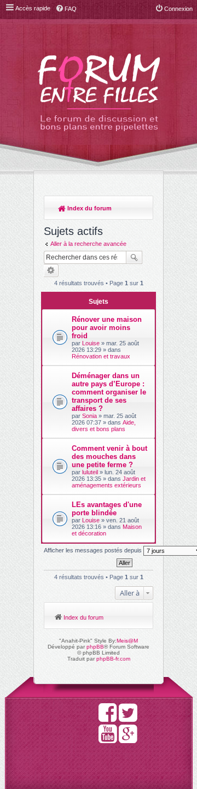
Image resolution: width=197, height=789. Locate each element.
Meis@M (127, 641)
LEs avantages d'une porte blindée (107, 509)
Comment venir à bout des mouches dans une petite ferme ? (109, 456)
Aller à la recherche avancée (88, 243)
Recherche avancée (51, 270)
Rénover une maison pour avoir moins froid (107, 327)
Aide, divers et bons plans (104, 425)
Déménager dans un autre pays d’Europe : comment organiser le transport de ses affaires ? (109, 392)
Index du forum (89, 208)
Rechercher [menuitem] (139, 209)
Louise (91, 343)
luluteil (90, 472)
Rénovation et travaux (101, 356)
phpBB (95, 647)
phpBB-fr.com (113, 659)
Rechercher (134, 257)
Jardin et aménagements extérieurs (109, 481)
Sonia (89, 416)
